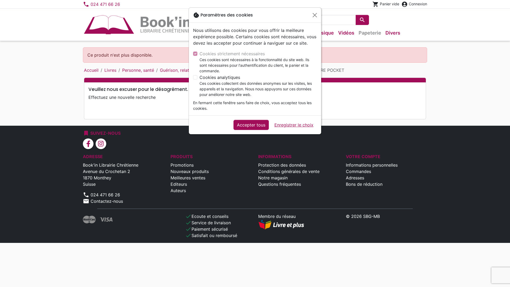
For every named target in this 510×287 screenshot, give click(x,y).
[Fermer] (315, 15)
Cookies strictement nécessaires (232, 53)
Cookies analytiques (219, 77)
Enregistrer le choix (293, 125)
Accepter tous (251, 125)
